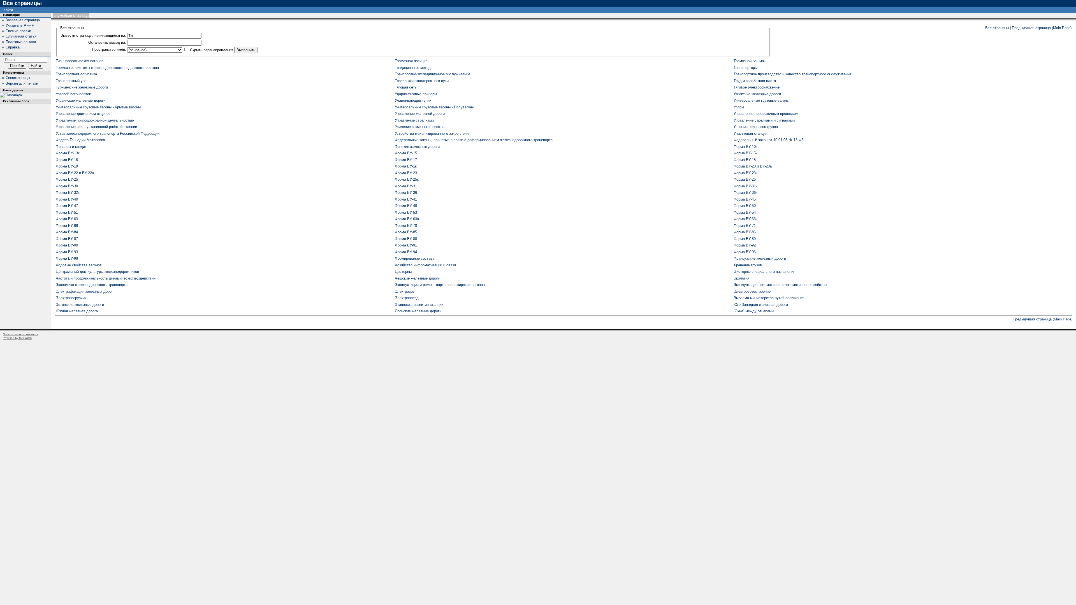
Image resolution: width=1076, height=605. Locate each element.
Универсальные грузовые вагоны (761, 100)
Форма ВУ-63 (67, 219)
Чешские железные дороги (417, 278)
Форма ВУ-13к (68, 153)
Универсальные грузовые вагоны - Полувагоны (434, 107)
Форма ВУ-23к (745, 173)
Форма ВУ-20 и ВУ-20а (753, 166)
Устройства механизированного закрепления (432, 133)
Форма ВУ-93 (67, 252)
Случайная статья (21, 36)
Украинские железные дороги (80, 100)
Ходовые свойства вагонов (79, 265)
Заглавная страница (23, 20)
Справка (13, 47)
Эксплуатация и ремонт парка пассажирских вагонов (440, 285)
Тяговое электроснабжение (757, 87)
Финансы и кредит (71, 147)
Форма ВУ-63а (407, 219)
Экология (741, 278)
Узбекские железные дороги (757, 94)
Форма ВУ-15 (406, 153)
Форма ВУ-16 (67, 160)
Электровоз (404, 291)
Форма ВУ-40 (67, 199)
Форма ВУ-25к (407, 179)
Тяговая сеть (406, 87)
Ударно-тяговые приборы (416, 94)
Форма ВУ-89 (745, 239)
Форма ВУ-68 (67, 226)
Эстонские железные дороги (80, 304)
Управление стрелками (414, 120)
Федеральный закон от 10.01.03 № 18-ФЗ (769, 140)
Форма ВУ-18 (745, 160)
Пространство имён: (109, 49)
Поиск (8, 54)
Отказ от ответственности (20, 334)
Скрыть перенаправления (211, 50)
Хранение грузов (748, 265)
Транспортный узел (72, 81)
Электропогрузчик (71, 298)
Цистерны (403, 271)
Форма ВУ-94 (406, 252)
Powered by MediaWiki (17, 337)
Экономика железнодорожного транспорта (91, 285)
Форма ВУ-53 (406, 212)
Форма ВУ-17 (406, 160)
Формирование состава (414, 258)
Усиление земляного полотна (419, 127)
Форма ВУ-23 (406, 173)
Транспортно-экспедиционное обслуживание (432, 74)
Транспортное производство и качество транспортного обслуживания (793, 74)
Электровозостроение (752, 291)
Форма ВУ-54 (745, 212)
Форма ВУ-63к (745, 219)
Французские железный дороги (760, 258)
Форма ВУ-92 (745, 245)
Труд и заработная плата (755, 81)
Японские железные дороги (418, 311)
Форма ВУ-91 (406, 245)
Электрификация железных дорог (84, 291)
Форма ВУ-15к (745, 153)
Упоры (739, 107)
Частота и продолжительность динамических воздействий (106, 278)
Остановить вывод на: (107, 42)
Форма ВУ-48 (406, 206)
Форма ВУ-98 (67, 258)
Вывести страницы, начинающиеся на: (93, 35)
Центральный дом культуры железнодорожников (97, 271)
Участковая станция (750, 133)
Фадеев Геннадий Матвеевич (80, 140)
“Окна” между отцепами (754, 311)
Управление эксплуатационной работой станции (96, 127)
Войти (8, 10)
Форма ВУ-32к (68, 192)
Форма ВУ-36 (406, 192)
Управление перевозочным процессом (766, 113)
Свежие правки (18, 31)
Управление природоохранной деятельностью (95, 120)
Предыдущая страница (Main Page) (1042, 28)
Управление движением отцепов (83, 113)
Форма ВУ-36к (745, 192)
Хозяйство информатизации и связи (425, 265)
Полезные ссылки (21, 42)
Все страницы (997, 28)
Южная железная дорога (77, 311)
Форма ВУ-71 (745, 226)
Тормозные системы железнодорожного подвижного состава (107, 68)
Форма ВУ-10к (745, 147)
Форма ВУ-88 (406, 239)
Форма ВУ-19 (67, 166)
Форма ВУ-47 (67, 206)
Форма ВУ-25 (67, 179)
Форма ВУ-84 (67, 232)
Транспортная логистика (76, 74)
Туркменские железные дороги (82, 87)
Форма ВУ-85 (406, 232)
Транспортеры (745, 68)
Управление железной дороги (420, 113)
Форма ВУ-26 (745, 179)
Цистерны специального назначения (764, 271)
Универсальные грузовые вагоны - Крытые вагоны (98, 107)
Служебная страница (71, 15)
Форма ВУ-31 (406, 186)
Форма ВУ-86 (745, 232)
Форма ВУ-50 (745, 206)
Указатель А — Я (20, 25)
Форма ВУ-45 (745, 199)
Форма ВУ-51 (67, 212)
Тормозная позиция (411, 61)
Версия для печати (22, 83)
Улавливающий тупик (413, 100)
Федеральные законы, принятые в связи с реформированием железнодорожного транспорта (474, 140)
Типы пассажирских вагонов (79, 61)
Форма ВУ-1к (406, 166)
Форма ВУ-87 (67, 239)
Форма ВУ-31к (745, 186)
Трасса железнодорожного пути (422, 81)
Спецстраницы (18, 78)
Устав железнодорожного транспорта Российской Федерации (107, 133)
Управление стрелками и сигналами (764, 120)
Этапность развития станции (419, 304)
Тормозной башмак (750, 61)
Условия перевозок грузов (756, 127)
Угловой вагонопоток (73, 94)
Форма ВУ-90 (67, 245)
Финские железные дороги (417, 147)
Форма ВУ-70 (406, 226)
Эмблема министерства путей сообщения (769, 298)
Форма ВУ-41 (406, 199)
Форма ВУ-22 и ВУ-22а (75, 173)
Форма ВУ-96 (745, 252)
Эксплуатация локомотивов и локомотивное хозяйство (780, 285)
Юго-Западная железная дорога (761, 304)
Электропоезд (407, 298)
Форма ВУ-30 (67, 186)
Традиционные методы (414, 68)
